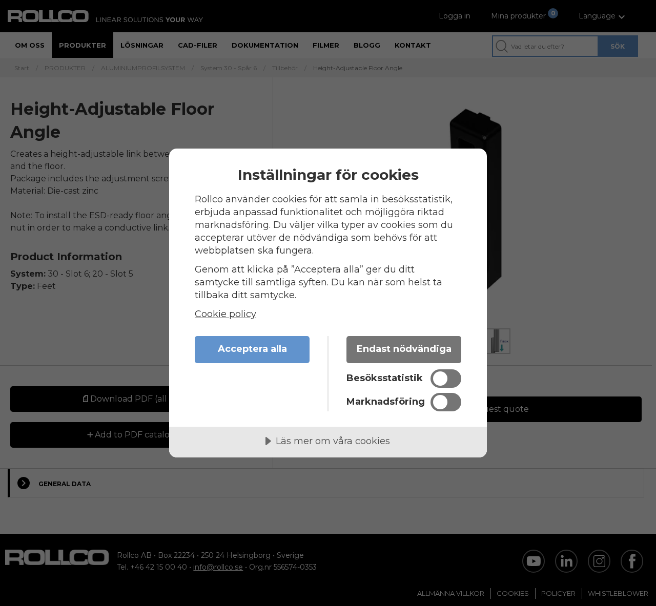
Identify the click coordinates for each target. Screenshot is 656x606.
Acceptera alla (252, 348)
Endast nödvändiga (404, 348)
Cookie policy (225, 314)
